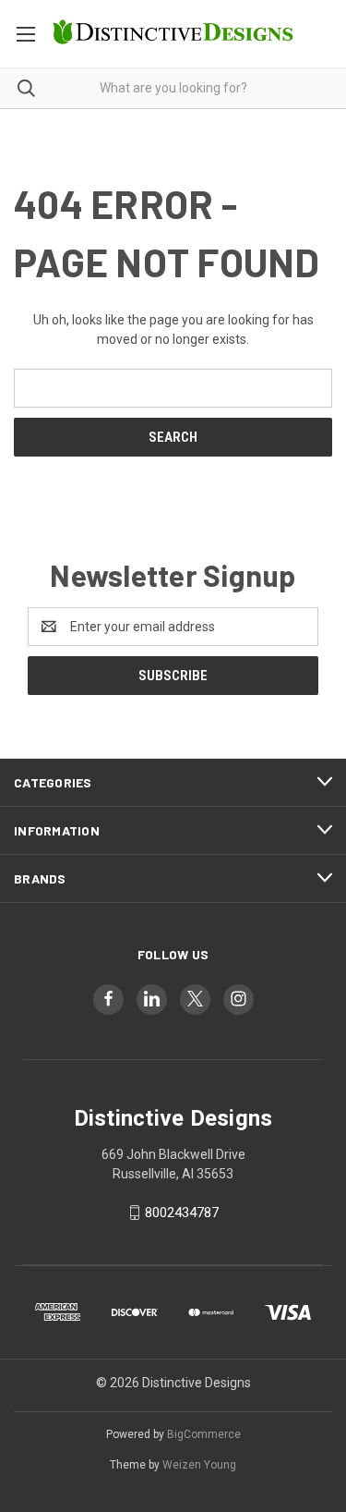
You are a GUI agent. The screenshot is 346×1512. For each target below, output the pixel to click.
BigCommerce (204, 1434)
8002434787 (182, 1212)
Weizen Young (199, 1464)
